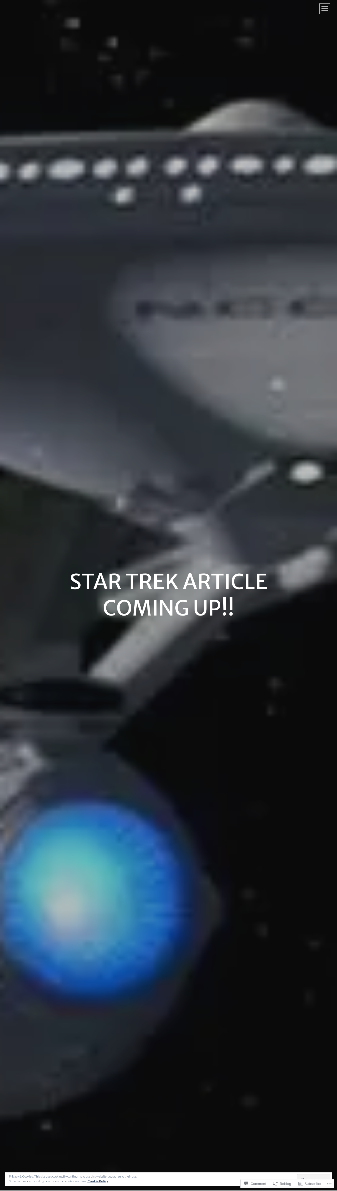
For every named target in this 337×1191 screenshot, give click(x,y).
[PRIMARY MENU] (324, 8)
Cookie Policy (97, 1181)
